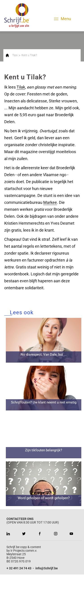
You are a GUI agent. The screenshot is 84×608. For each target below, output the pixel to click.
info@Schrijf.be (46, 568)
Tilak (21, 87)
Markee (50, 202)
